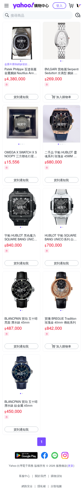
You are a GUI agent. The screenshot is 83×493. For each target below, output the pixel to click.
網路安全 (27, 486)
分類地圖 (56, 486)
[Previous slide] (5, 40)
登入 (59, 5)
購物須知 (56, 476)
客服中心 (24, 476)
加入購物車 (63, 97)
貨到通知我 (21, 97)
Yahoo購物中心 (31, 6)
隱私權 (41, 486)
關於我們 (40, 476)
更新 (70, 466)
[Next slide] (37, 40)
